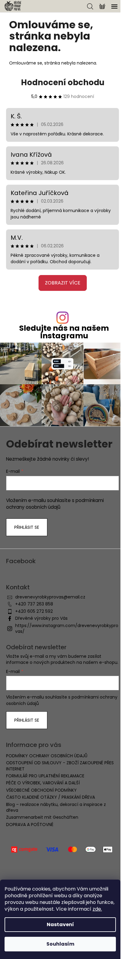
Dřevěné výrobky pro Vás (41, 618)
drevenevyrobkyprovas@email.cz (50, 597)
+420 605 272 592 (34, 611)
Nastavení (60, 924)
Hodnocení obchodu (62, 82)
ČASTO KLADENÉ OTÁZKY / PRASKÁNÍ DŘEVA (50, 797)
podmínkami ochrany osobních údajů (55, 503)
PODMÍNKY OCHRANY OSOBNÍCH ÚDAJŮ (46, 756)
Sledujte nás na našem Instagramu (64, 332)
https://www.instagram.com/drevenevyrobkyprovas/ (66, 628)
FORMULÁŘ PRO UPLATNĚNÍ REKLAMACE (45, 776)
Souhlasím (60, 943)
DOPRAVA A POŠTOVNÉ (29, 824)
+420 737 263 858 (34, 604)
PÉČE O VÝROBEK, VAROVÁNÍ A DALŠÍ (43, 783)
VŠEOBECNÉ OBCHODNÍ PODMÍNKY (41, 790)
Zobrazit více (62, 282)
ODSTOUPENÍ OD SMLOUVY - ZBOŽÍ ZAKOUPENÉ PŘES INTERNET (60, 766)
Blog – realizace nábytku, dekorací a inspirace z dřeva (56, 807)
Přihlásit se (26, 527)
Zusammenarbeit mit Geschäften (42, 817)
